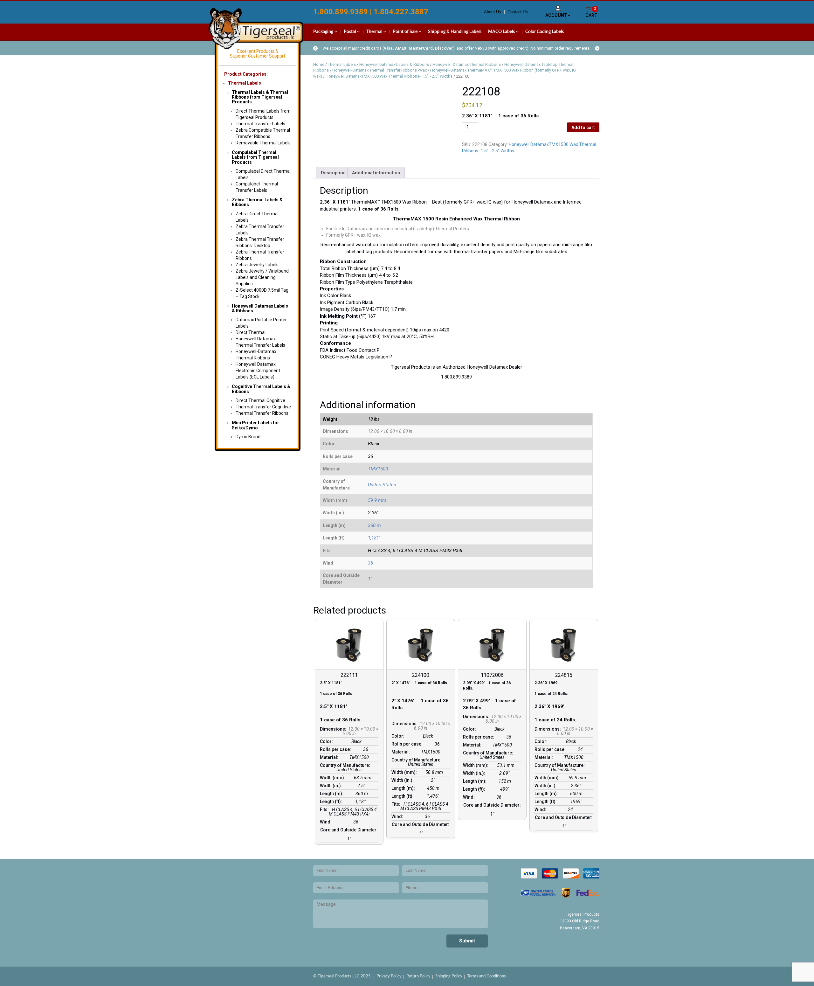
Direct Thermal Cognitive (260, 400)
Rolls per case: (336, 749)
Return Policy (418, 976)
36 (370, 563)
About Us (492, 12)
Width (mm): (333, 777)
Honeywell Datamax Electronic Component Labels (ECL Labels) (258, 370)
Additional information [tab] (376, 172)
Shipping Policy (448, 976)
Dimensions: (334, 729)
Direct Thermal (251, 332)
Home (318, 64)
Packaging (323, 32)
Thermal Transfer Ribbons (262, 413)
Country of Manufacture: (346, 765)
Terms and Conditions (486, 976)
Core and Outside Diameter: (349, 832)
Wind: (327, 822)
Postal (350, 32)
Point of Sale (405, 32)
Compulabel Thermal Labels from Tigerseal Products (255, 157)
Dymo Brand (248, 436)
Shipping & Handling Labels (454, 32)
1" (370, 579)
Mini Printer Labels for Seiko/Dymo (255, 425)
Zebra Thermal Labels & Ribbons (257, 202)
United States (382, 485)
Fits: (325, 809)
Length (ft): (332, 801)
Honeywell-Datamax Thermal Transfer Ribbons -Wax (379, 70)
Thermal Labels (244, 83)
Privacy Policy (389, 976)
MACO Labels (502, 32)
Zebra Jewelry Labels (257, 264)
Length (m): (332, 793)
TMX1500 (378, 469)
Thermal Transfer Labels (260, 123)
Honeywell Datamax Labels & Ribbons (260, 308)
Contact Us (517, 12)
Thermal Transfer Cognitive (263, 406)
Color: (327, 741)
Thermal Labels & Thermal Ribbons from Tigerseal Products (260, 97)
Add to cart (583, 127)
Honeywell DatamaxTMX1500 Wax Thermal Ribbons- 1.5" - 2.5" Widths (389, 76)
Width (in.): (332, 785)
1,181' (374, 538)
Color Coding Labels (544, 32)
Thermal (374, 32)
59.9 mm (377, 500)
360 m (374, 525)
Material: (330, 757)
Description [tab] (333, 172)
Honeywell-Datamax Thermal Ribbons (466, 64)
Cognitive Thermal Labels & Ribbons (261, 389)
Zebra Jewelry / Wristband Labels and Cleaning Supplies (262, 277)
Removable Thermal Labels (263, 142)
